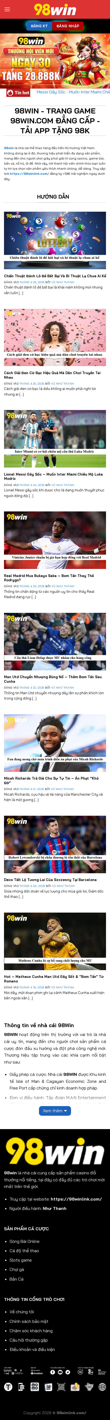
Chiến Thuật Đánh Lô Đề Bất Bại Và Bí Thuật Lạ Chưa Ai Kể (55, 276)
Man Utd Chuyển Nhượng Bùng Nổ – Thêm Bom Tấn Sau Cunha (53, 679)
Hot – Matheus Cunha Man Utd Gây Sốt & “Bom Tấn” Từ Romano (54, 978)
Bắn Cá (16, 1279)
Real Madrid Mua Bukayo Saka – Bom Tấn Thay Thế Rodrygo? (49, 578)
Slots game (21, 1260)
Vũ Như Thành (63, 282)
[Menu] (7, 9)
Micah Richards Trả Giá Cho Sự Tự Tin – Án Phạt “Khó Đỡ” (51, 780)
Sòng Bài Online (25, 1241)
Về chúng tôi (22, 1311)
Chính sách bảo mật (29, 1321)
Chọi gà (17, 1269)
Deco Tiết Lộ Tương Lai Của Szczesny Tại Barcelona (50, 880)
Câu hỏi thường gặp (29, 1340)
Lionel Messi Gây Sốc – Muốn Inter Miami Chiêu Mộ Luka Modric (53, 476)
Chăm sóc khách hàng (31, 1330)
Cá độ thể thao (24, 1250)
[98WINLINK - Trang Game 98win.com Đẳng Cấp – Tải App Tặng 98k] (55, 9)
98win (9, 148)
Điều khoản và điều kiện (32, 1349)
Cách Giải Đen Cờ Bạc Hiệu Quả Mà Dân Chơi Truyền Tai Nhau (52, 375)
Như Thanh (54, 1208)
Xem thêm (52, 1110)
